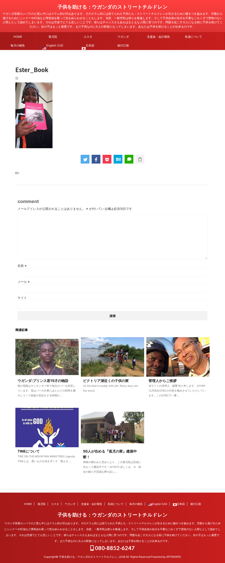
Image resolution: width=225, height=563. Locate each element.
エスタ (88, 36)
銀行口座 (123, 45)
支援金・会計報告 (158, 36)
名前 (22, 265)
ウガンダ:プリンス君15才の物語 (43, 380)
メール (24, 281)
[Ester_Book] (118, 159)
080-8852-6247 (114, 548)
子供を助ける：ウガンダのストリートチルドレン (113, 7)
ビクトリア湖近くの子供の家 (106, 380)
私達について (193, 36)
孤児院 (53, 36)
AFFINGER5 (173, 556)
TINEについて (29, 451)
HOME (17, 36)
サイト (22, 297)
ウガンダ (123, 36)
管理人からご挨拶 (163, 380)
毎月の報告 (18, 45)
